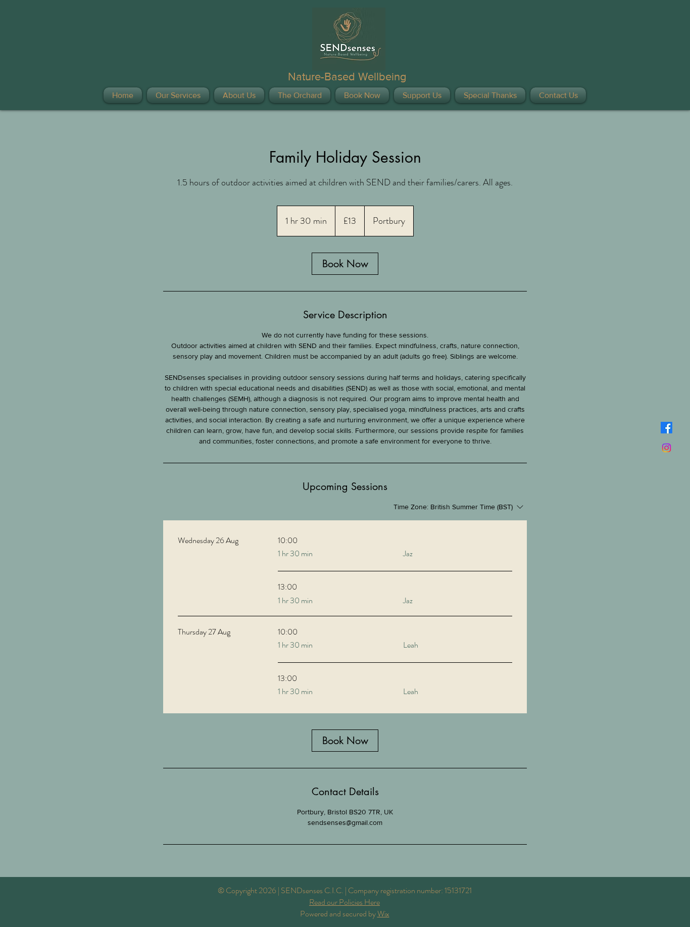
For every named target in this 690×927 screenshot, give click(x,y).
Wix (383, 913)
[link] (345, 264)
